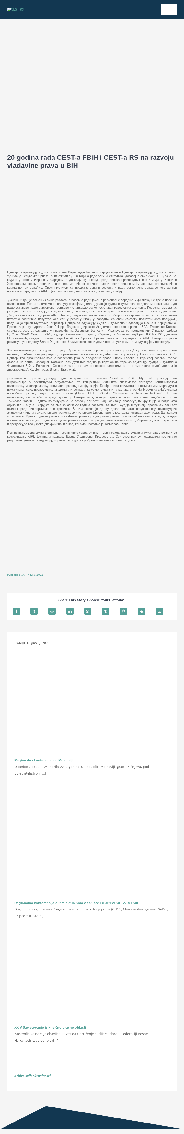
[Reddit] (52, 611)
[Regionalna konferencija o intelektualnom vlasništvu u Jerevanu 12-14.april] (92, 845)
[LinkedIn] (70, 611)
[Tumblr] (105, 611)
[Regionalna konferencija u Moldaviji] (92, 702)
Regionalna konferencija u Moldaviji (43, 760)
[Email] (159, 611)
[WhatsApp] (87, 611)
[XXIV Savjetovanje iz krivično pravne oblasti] (92, 978)
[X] (34, 611)
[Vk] (141, 611)
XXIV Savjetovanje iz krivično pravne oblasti (50, 1027)
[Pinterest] (123, 611)
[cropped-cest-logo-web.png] (15, 9)
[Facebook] (16, 611)
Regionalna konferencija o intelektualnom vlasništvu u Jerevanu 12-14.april (76, 903)
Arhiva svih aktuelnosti (32, 1076)
